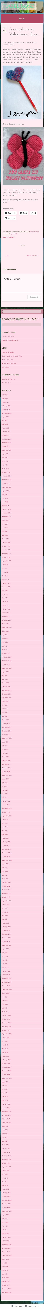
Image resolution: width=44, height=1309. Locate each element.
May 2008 (5, 1093)
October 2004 (6, 1252)
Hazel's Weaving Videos (9, 363)
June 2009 (5, 1045)
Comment (34, 297)
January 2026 (6, 409)
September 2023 (6, 487)
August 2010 (5, 993)
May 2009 (5, 1048)
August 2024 (5, 454)
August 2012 (5, 904)
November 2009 (6, 1026)
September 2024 (6, 450)
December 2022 (6, 513)
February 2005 (6, 1237)
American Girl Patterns (8, 379)
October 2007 (6, 1119)
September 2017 (6, 697)
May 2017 (5, 712)
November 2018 (6, 660)
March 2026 (5, 402)
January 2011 (6, 974)
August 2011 (5, 949)
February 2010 (6, 1015)
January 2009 (6, 1063)
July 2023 (4, 494)
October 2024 (6, 446)
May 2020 (5, 598)
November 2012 (6, 893)
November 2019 (6, 620)
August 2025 (5, 417)
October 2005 (6, 1207)
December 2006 (6, 1156)
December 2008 (6, 1067)
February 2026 (6, 406)
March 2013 (5, 879)
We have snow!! (33, 255)
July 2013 (4, 867)
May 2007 (5, 1137)
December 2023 (6, 476)
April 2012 (5, 919)
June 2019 (5, 638)
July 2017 (4, 705)
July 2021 (4, 568)
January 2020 (6, 613)
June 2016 (5, 749)
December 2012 (6, 890)
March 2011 (5, 967)
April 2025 (5, 424)
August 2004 (5, 1259)
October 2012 (6, 897)
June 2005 (5, 1222)
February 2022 (6, 542)
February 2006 (6, 1192)
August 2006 (5, 1170)
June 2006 (5, 1178)
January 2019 (6, 653)
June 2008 (5, 1089)
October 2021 (6, 557)
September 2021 (6, 561)
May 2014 (5, 830)
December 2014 (6, 808)
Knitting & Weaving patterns (10, 340)
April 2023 (5, 502)
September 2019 (6, 627)
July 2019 (4, 635)
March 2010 (5, 1011)
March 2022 (5, 539)
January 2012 (6, 930)
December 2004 (6, 1244)
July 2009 (4, 1041)
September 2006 (6, 1167)
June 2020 (5, 594)
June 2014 (5, 827)
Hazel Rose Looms (7, 359)
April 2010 (5, 1008)
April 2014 (5, 834)
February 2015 (6, 801)
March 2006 (5, 1189)
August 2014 (5, 819)
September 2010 (6, 989)
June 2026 (5, 394)
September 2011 (6, 945)
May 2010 (5, 1004)
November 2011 (6, 938)
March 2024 (5, 468)
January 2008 (6, 1108)
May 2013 (5, 871)
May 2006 (5, 1181)
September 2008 (6, 1078)
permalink (14, 234)
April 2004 (5, 1274)
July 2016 (4, 745)
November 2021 (6, 553)
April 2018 (5, 679)
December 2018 (6, 657)
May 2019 (5, 642)
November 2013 (6, 853)
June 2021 (5, 572)
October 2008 (6, 1074)
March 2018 (5, 683)
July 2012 (4, 908)
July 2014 (4, 823)
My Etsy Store (6, 382)
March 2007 (5, 1145)
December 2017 (6, 690)
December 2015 (6, 764)
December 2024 (6, 439)
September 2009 (6, 1034)
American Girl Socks (8, 336)
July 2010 (4, 997)
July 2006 (4, 1174)
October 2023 (6, 483)
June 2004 (5, 1266)
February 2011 (6, 971)
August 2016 (5, 742)
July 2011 (4, 952)
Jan (4, 28)
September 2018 (6, 668)
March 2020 (5, 605)
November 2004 (6, 1248)
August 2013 (5, 864)
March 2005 (5, 1233)
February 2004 (6, 1281)
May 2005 (5, 1226)
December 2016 (6, 727)
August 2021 (5, 564)
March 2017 (5, 720)
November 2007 (6, 1115)
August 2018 (5, 672)
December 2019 (6, 616)
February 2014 (6, 842)
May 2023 (5, 498)
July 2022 (4, 524)
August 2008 (5, 1082)
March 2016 (5, 757)
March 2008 (5, 1100)
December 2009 (6, 1023)
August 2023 (5, 491)
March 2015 (5, 797)
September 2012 (6, 901)
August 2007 (5, 1126)
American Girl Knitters (8, 352)
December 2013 (6, 849)
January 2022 (6, 546)
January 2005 (6, 1240)
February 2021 (6, 583)
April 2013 (5, 875)
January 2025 (6, 435)
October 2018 (6, 664)
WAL (7, 255)
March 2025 (5, 428)
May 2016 (5, 753)
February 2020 (6, 609)
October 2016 (6, 734)
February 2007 (6, 1148)
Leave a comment (8, 237)
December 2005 (6, 1200)
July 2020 (4, 590)
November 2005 (6, 1204)
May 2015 (5, 790)
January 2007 (6, 1152)
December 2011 (6, 934)
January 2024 (6, 472)
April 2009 (5, 1052)
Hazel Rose (18, 6)
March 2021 (5, 579)
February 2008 (6, 1104)
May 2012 (5, 915)
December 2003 (6, 1289)
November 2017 (6, 694)
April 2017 (5, 716)
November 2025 (6, 413)
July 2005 (4, 1218)
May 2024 (5, 465)
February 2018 (6, 686)
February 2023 (6, 509)
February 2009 (6, 1060)
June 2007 (5, 1133)
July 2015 (4, 782)
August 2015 (5, 779)
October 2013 (6, 856)
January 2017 (6, 723)
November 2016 (6, 731)
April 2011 (4, 963)
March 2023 (5, 505)
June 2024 (5, 461)
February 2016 (6, 760)
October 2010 (6, 986)
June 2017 (5, 708)
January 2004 (6, 1285)
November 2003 (6, 1292)
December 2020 (6, 587)
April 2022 (5, 535)
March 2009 (5, 1056)
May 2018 (5, 675)
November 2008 (6, 1071)
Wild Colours (5, 367)
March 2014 (5, 838)
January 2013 (6, 886)
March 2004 (5, 1277)
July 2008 (4, 1085)
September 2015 (6, 775)
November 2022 (6, 516)
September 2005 (6, 1211)
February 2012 (6, 926)
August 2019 (5, 631)
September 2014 (6, 816)
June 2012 (5, 912)
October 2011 (6, 941)
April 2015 (5, 794)
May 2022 (5, 531)
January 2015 (6, 805)
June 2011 (5, 956)
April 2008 (5, 1096)
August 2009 (5, 1037)
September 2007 (6, 1122)
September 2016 (6, 738)
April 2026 (5, 398)
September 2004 (6, 1255)
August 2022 (5, 520)
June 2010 (5, 1000)
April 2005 (5, 1229)
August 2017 (5, 701)
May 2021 (5, 576)
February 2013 (6, 882)
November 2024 (6, 442)
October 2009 (6, 1030)
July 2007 (4, 1130)
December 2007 (6, 1111)
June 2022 (5, 528)
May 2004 (5, 1270)
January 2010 (6, 1019)
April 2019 (5, 646)
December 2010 (6, 978)
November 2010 (6, 982)
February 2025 (6, 431)
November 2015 (6, 768)
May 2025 (5, 420)
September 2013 (6, 860)
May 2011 (4, 960)
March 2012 (5, 923)
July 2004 (4, 1263)
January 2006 (6, 1196)
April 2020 (5, 601)
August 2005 (5, 1215)
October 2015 (6, 771)
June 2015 (5, 786)
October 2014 (6, 812)
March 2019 (5, 649)
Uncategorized (34, 231)
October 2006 (6, 1163)
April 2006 (5, 1185)
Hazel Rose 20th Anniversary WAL (12, 356)
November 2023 (6, 479)
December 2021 (6, 550)
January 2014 (6, 845)
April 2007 (5, 1141)
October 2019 (6, 624)
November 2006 (6, 1159)
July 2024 (4, 457)
